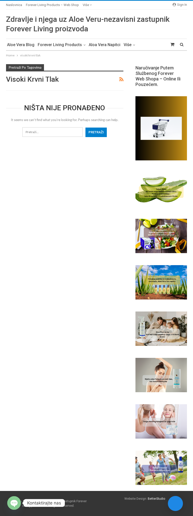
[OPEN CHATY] (14, 503)
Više (86, 5)
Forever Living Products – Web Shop (52, 5)
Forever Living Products (60, 44)
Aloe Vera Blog (20, 44)
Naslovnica (14, 5)
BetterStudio (156, 498)
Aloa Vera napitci (104, 44)
